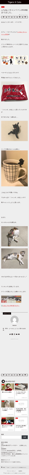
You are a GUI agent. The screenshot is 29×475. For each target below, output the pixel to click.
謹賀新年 (3, 448)
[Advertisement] (14, 355)
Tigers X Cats (14, 2)
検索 (2, 434)
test (2, 444)
